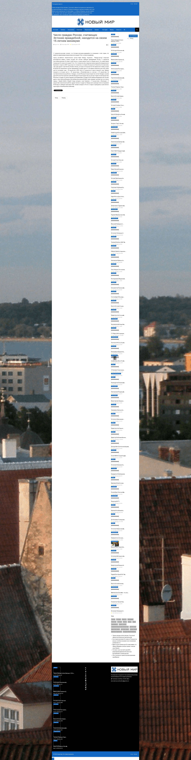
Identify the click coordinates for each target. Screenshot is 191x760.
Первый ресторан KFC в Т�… (118, 574)
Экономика (71, 29)
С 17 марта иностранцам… (118, 333)
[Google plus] (85, 673)
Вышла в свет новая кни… (118, 547)
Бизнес (97, 29)
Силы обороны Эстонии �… (118, 269)
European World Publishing (129, 631)
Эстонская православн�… (118, 528)
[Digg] (86, 684)
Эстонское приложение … (117, 419)
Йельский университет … (117, 224)
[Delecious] (85, 689)
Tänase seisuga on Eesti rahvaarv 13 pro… (63, 673)
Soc (126, 29)
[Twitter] (85, 671)
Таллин (113, 619)
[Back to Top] (53, 759)
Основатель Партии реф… (117, 601)
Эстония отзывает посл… (117, 105)
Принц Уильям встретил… (117, 169)
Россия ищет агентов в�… (118, 492)
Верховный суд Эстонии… (117, 483)
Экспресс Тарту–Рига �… (117, 123)
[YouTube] (85, 675)
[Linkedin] (85, 677)
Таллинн (63, 29)
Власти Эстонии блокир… (117, 583)
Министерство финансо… (117, 401)
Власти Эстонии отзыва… (117, 306)
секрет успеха (122, 624)
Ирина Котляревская (116, 631)
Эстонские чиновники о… (117, 611)
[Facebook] (85, 669)
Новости (118, 29)
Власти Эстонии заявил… (117, 96)
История (104, 29)
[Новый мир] (95, 22)
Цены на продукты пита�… (118, 114)
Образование (88, 29)
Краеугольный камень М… (117, 565)
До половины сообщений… (118, 519)
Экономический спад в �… (118, 324)
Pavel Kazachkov (65, 86)
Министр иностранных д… (118, 59)
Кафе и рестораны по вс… (117, 196)
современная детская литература (119, 626)
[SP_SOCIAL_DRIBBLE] (85, 682)
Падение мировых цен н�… (118, 214)
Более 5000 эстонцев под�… (118, 455)
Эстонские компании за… (117, 465)
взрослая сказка (115, 629)
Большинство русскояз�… (118, 288)
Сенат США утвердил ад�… (118, 151)
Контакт (136, 3)
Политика (79, 29)
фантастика (133, 626)
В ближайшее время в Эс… (118, 351)
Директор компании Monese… (118, 437)
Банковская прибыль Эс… (117, 260)
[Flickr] (85, 680)
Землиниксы (114, 624)
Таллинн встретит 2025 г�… (118, 242)
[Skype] (85, 686)
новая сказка (133, 629)
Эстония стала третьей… (117, 160)
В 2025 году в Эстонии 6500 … (118, 132)
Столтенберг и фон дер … (117, 297)
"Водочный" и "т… (115, 501)
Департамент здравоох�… (118, 205)
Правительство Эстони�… (118, 315)
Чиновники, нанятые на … (117, 410)
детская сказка (125, 629)
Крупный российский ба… (117, 510)
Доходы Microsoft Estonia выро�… (120, 446)
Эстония (55, 29)
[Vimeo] (85, 687)
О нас (131, 3)
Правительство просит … (117, 428)
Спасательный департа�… (118, 141)
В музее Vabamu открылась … (118, 251)
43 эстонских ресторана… (117, 68)
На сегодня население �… (118, 50)
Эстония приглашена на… (117, 178)
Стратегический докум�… (118, 78)
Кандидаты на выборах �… (118, 474)
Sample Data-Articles (116, 373)
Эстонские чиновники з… (117, 233)
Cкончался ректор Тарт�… (118, 342)
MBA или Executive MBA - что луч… (120, 592)
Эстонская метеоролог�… (118, 556)
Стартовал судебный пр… (117, 187)
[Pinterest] (85, 678)
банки (134, 621)
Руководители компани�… (118, 382)
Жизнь (112, 29)
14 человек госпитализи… (117, 370)
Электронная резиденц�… (118, 391)
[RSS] (85, 668)
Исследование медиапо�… (118, 278)
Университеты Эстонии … (117, 538)
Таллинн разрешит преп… (117, 87)
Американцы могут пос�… (118, 361)
